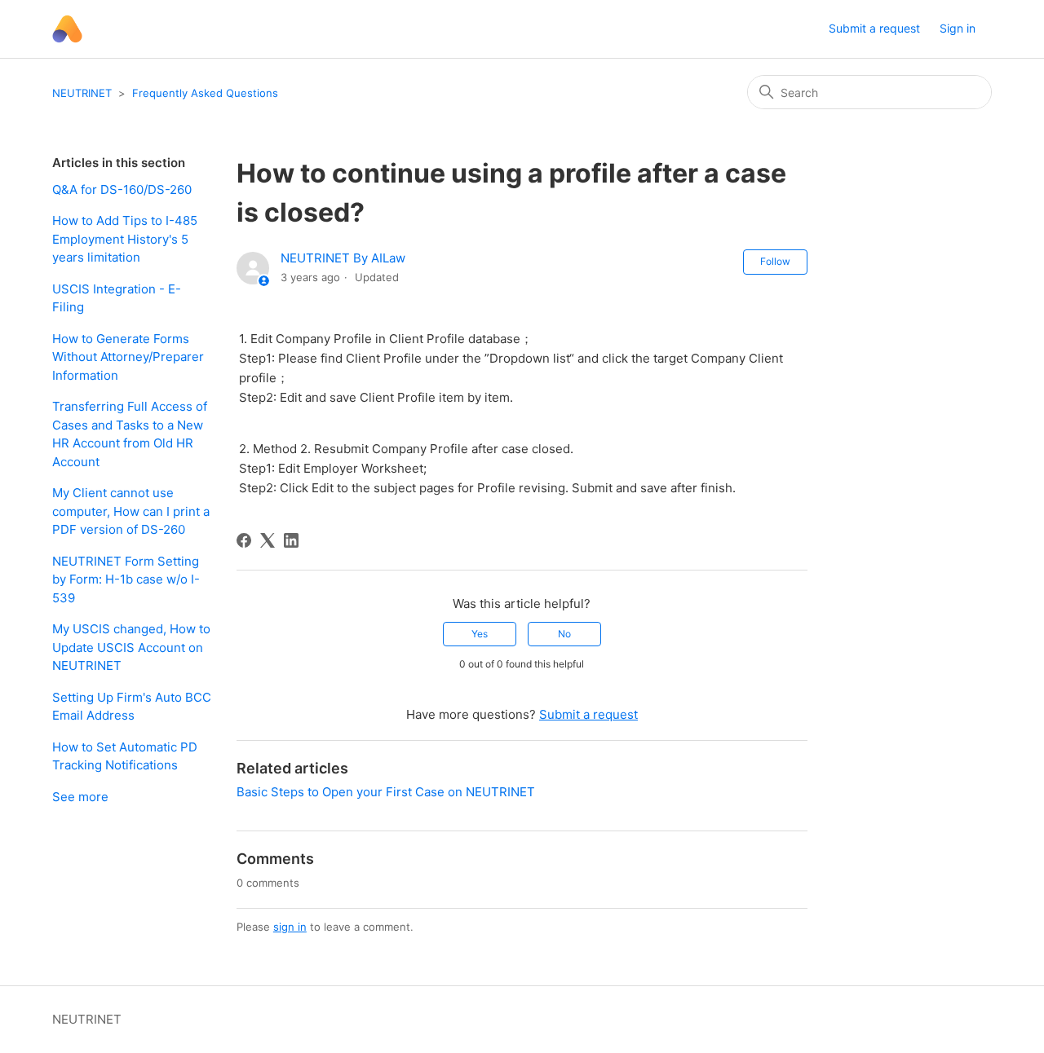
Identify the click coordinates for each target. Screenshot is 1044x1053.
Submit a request (874, 28)
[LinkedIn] (291, 540)
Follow (775, 261)
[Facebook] (244, 540)
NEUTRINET (82, 92)
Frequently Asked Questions (205, 92)
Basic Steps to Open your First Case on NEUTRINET (386, 792)
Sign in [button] (957, 28)
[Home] (67, 29)
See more (80, 796)
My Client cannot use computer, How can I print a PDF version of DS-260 (131, 511)
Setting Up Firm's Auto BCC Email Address (131, 707)
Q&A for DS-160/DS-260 (122, 189)
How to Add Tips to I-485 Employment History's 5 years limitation (124, 239)
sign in (290, 926)
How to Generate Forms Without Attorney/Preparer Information (128, 357)
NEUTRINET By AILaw (343, 258)
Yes (479, 634)
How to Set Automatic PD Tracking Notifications (124, 756)
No (564, 634)
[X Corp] (267, 540)
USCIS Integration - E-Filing (116, 298)
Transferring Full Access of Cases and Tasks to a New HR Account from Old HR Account (129, 434)
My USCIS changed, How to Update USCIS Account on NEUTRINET (131, 647)
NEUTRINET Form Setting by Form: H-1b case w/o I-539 (126, 579)
